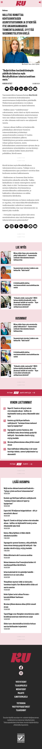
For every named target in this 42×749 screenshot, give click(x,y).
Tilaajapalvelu (21, 685)
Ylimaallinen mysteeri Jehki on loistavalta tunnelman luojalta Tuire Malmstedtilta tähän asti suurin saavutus (21, 584)
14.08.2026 (7, 619)
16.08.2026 (7, 558)
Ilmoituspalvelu (21, 696)
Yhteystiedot (21, 681)
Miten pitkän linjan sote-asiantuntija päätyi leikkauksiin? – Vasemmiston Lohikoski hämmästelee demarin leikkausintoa (25, 256)
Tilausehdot (21, 710)
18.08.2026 (7, 506)
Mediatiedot (21, 689)
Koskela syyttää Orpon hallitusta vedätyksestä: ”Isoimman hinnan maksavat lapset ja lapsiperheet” (22, 423)
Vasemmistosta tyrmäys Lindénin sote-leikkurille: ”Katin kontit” (26, 269)
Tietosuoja (21, 703)
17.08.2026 (7, 538)
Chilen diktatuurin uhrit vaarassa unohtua (18, 555)
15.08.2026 (7, 590)
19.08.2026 (7, 494)
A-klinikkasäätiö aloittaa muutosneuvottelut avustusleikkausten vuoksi (26, 285)
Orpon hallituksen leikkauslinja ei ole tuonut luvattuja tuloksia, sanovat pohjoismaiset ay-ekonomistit (23, 452)
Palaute (21, 693)
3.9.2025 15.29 (36, 83)
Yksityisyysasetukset (21, 706)
